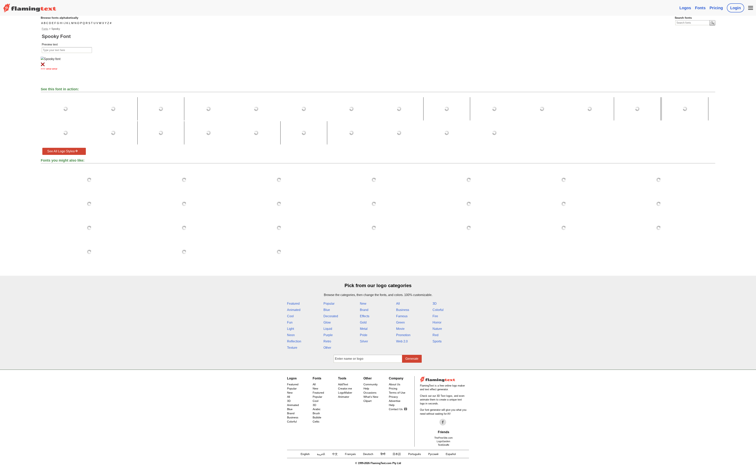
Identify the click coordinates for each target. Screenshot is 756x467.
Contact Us (396, 409)
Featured (293, 303)
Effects (364, 316)
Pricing (716, 8)
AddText (343, 384)
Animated (293, 310)
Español (451, 454)
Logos (685, 8)
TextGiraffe (443, 445)
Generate (411, 358)
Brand (364, 310)
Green (400, 322)
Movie (400, 328)
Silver (364, 341)
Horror (437, 322)
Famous (402, 316)
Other (327, 347)
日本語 (397, 454)
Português (414, 454)
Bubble (317, 417)
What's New (370, 396)
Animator (343, 396)
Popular (328, 303)
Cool (290, 316)
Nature (437, 328)
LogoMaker (345, 392)
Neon (291, 335)
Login (735, 8)
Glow (327, 322)
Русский (433, 454)
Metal (364, 328)
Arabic (317, 409)
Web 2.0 (402, 341)
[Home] (30, 8)
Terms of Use (397, 392)
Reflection (294, 341)
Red (435, 335)
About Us (394, 384)
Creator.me (345, 388)
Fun (290, 322)
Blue (326, 310)
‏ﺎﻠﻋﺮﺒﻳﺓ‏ (321, 454)
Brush (316, 413)
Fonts (700, 8)
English (305, 454)
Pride (363, 335)
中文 (335, 454)
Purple (328, 335)
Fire (435, 316)
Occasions (369, 392)
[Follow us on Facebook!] (442, 422)
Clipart (367, 400)
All (398, 303)
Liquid (327, 328)
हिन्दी (383, 454)
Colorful (438, 310)
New (363, 303)
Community (370, 384)
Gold (363, 322)
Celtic (316, 421)
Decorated (330, 316)
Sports (437, 341)
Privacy (393, 396)
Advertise (394, 400)
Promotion (403, 335)
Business (402, 310)
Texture (292, 347)
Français (350, 454)
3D (435, 303)
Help (366, 388)
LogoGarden (443, 441)
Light (290, 328)
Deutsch (368, 454)
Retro (327, 341)
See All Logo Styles (61, 151)
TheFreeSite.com (443, 437)
